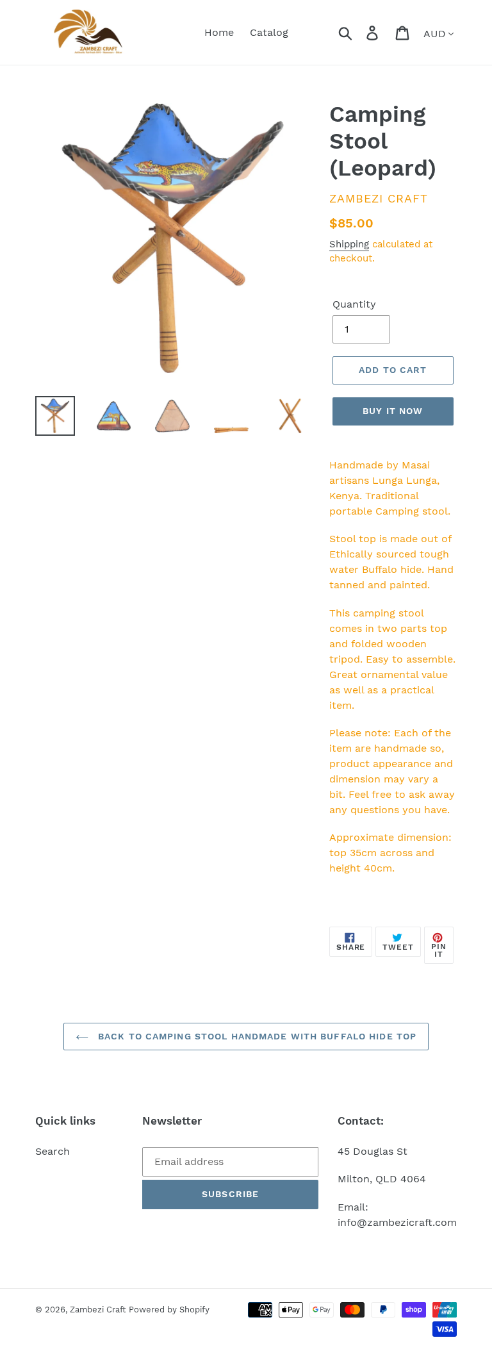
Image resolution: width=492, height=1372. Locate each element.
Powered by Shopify (169, 1309)
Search (52, 1151)
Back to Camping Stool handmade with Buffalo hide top (255, 1036)
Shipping (349, 244)
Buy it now (393, 411)
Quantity (354, 304)
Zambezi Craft (98, 1309)
